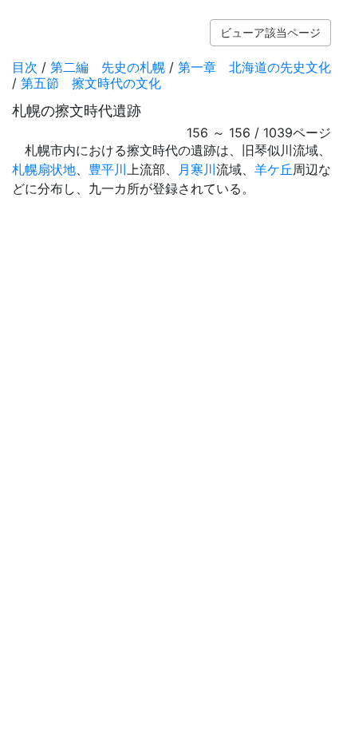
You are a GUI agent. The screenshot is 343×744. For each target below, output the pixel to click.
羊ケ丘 (273, 169)
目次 (24, 67)
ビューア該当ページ (270, 32)
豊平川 (108, 169)
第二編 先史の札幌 (107, 67)
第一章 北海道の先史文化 (254, 67)
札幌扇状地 (44, 169)
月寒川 (197, 169)
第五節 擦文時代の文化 (91, 83)
